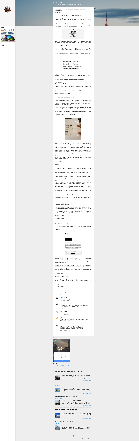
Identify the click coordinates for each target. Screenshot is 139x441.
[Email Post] (58, 284)
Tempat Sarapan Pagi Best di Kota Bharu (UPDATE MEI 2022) (68, 371)
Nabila (61, 317)
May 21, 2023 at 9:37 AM (64, 300)
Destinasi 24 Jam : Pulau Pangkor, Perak (64, 384)
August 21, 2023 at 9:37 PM (65, 321)
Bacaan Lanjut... (87, 380)
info (58, 286)
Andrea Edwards (63, 291)
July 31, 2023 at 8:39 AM (64, 314)
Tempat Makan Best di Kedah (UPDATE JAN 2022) (66, 396)
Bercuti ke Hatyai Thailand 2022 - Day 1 (64, 421)
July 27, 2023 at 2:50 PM (64, 308)
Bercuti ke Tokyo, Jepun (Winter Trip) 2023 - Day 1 (66, 409)
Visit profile (7, 17)
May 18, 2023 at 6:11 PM (64, 294)
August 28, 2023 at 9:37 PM (65, 330)
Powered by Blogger (78, 435)
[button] (90, 9)
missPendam (62, 303)
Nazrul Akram (59, 2)
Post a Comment (59, 332)
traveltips (62, 286)
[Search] (100, 3)
